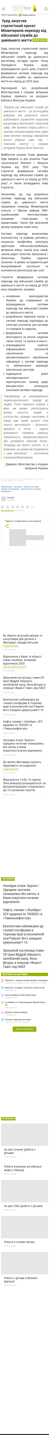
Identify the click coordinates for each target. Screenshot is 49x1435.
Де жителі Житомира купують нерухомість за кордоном (22, 763)
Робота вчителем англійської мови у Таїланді (22, 1168)
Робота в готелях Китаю (19, 1242)
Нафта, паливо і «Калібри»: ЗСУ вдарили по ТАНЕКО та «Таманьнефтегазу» (22, 725)
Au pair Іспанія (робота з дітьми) (19, 1151)
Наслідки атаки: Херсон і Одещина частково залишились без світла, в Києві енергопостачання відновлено (23, 745)
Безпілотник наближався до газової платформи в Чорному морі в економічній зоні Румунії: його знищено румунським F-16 (23, 705)
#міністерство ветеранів (31, 489)
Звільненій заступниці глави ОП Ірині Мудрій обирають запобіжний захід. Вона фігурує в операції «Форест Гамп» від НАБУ (24, 683)
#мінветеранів (6, 487)
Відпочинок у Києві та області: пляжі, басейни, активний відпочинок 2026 (22, 660)
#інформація (6, 491)
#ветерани (18, 487)
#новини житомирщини (10, 489)
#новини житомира (31, 487)
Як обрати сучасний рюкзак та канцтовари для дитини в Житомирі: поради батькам (22, 639)
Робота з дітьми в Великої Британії (20, 1279)
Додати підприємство (24, 1029)
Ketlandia (10, 497)
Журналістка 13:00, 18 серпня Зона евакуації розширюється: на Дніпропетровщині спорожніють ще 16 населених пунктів (24, 785)
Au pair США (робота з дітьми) (23, 1206)
